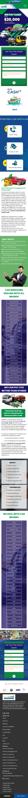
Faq (4, 735)
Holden (14, 526)
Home (4, 718)
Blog (4, 741)
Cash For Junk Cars (8, 754)
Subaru (14, 536)
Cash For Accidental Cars (10, 760)
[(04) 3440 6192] (14, 3)
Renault (14, 539)
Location (5, 738)
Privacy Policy (6, 729)
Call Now (7, 796)
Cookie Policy (6, 732)
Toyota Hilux (6, 787)
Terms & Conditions (8, 726)
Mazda (14, 533)
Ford (14, 553)
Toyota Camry (7, 791)
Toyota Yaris (6, 785)
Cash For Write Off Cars (9, 768)
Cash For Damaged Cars (10, 751)
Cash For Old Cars (8, 748)
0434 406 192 (8, 773)
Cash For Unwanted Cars (10, 766)
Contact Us (6, 744)
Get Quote (21, 796)
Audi (14, 550)
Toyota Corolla (7, 789)
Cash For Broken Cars (9, 763)
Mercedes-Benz (14, 529)
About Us (5, 721)
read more (22, 708)
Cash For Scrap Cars (9, 757)
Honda (14, 546)
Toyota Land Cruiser (8, 783)
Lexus (14, 543)
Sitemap (5, 724)
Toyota (14, 522)
